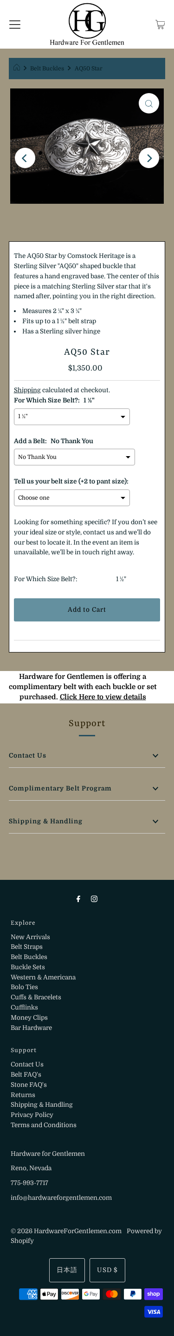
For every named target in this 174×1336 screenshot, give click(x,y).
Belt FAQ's (26, 1074)
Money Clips (29, 1017)
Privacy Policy (32, 1114)
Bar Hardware (31, 1027)
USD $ (107, 1270)
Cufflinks (24, 1007)
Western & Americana (43, 977)
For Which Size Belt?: (45, 579)
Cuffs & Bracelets (36, 997)
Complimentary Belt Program (60, 788)
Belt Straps (27, 946)
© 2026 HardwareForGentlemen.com (66, 1231)
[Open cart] (160, 24)
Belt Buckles (47, 68)
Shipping (27, 390)
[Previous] (25, 158)
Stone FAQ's (29, 1084)
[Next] (149, 158)
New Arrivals (30, 937)
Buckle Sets (28, 967)
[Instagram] (94, 899)
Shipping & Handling (46, 821)
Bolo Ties (24, 987)
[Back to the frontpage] (17, 68)
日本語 (67, 1270)
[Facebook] (78, 899)
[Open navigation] (14, 24)
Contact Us (27, 755)
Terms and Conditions (44, 1125)
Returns (23, 1094)
